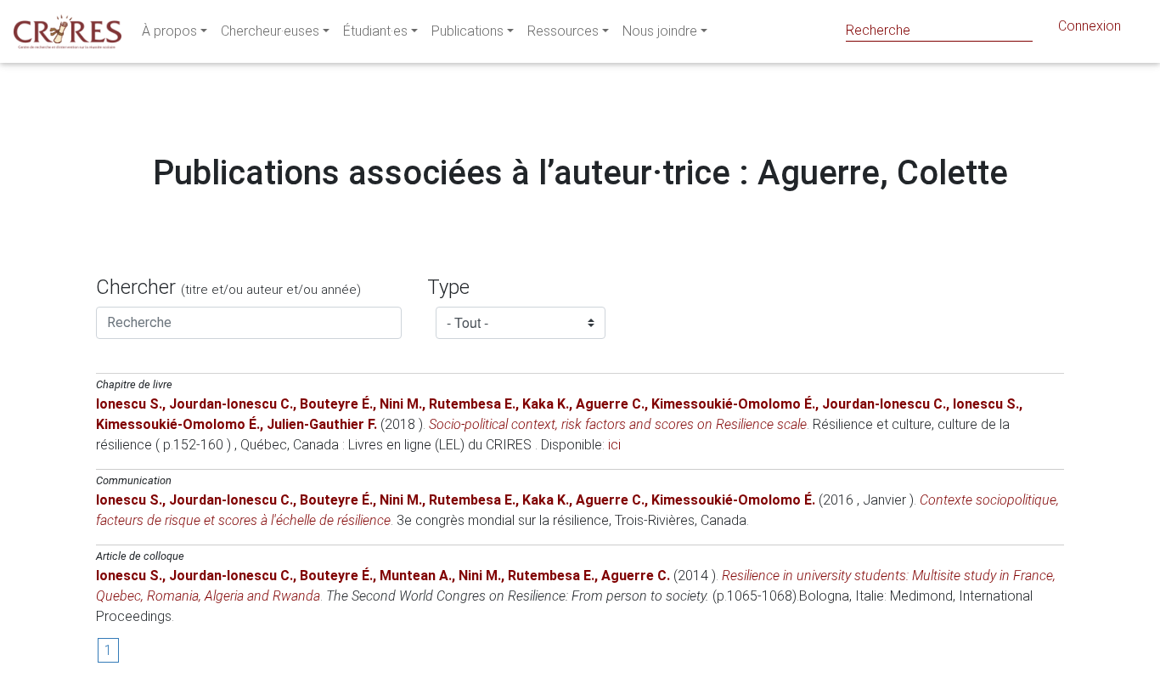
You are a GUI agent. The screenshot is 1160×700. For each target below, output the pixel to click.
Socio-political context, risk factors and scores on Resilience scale (618, 424)
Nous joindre (659, 31)
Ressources (563, 31)
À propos (169, 31)
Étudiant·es (375, 31)
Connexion (1089, 26)
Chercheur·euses (270, 31)
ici (614, 445)
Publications (467, 31)
